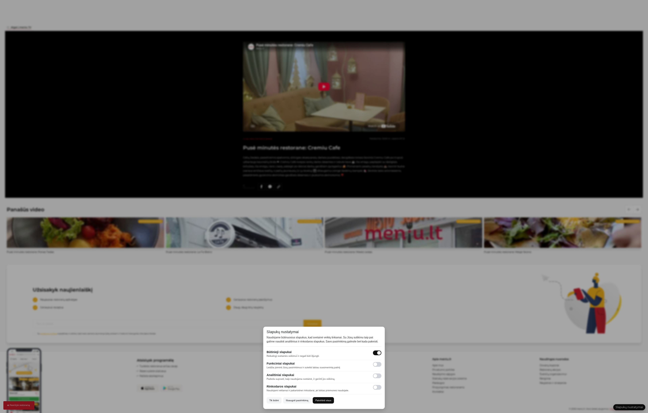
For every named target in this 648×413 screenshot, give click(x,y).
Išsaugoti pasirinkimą (297, 400)
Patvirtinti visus (323, 400)
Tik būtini (274, 400)
